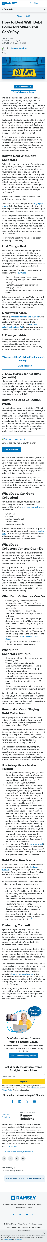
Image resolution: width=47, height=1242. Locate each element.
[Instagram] (33, 1214)
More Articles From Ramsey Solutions (16, 1152)
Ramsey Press (21, 1208)
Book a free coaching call (22, 974)
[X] (27, 1101)
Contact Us (22, 1204)
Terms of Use (37, 1088)
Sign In (36, 3)
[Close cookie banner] (44, 1233)
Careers (14, 1204)
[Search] (30, 3)
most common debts (31, 507)
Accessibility (36, 1227)
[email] (34, 1101)
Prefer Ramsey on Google (25, 92)
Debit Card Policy (10, 1224)
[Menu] (42, 3)
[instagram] (17, 1158)
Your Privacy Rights (35, 1224)
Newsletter (31, 1204)
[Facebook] (12, 1101)
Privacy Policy (7, 1090)
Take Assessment (11, 450)
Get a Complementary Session (23, 1056)
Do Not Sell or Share (13, 1227)
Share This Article (24, 86)
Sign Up (23, 1082)
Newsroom (40, 1204)
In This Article (7, 9)
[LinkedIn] (20, 1101)
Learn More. (13, 1146)
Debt (28, 16)
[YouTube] (26, 1214)
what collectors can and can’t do (24, 317)
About (29, 1208)
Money (20, 16)
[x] (10, 1158)
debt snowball (36, 844)
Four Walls (21, 273)
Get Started (5, 1204)
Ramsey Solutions (18, 48)
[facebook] (4, 1158)
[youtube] (23, 1158)
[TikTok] (20, 1214)
